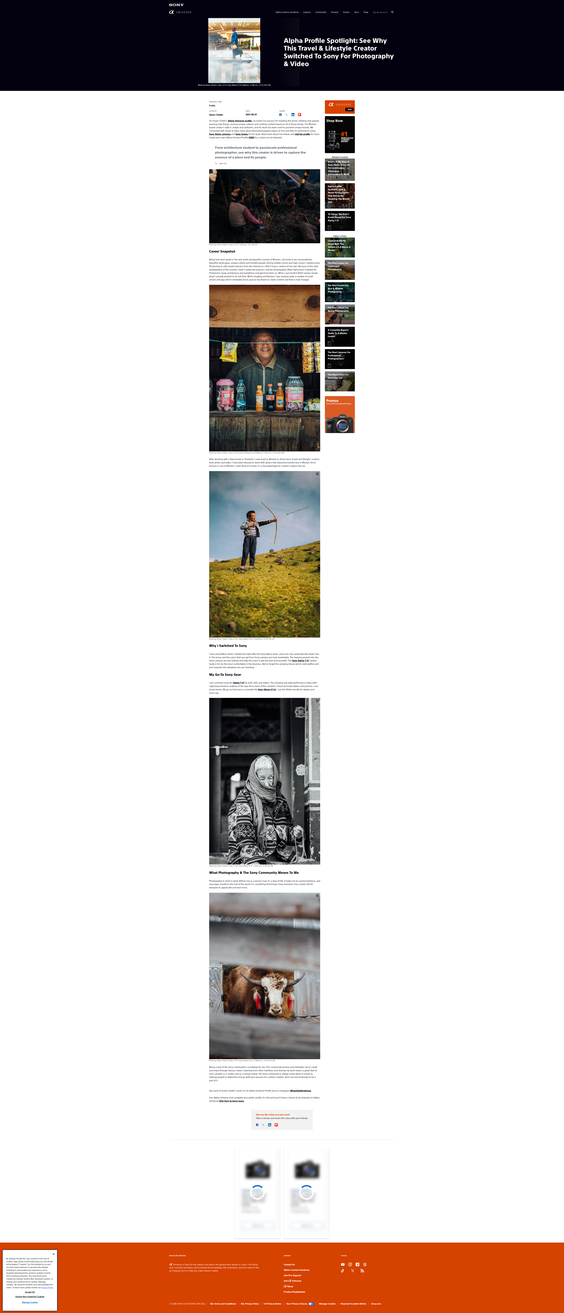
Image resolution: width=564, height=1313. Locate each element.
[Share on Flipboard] (299, 114)
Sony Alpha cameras (220, 134)
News (290, 1286)
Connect (335, 12)
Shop (366, 12)
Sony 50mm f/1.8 (267, 689)
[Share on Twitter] (286, 114)
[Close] (53, 1254)
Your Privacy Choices (296, 1303)
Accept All (30, 1292)
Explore (307, 12)
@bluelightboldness (300, 1090)
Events (346, 12)
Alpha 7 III (238, 682)
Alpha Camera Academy (287, 12)
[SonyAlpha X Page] (352, 1271)
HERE (251, 137)
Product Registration (294, 1291)
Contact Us (289, 1264)
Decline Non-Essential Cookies (29, 1296)
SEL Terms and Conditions (223, 1303)
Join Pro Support (292, 1275)
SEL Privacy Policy (250, 1303)
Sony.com (376, 1303)
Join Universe (292, 1280)
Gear (356, 12)
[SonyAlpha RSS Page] (362, 1271)
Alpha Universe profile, (240, 120)
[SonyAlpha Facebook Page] (357, 1265)
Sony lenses (242, 134)
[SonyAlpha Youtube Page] (343, 1265)
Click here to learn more (231, 1100)
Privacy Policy (47, 1287)
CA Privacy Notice (272, 1303)
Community (320, 12)
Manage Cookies (327, 1303)
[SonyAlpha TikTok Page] (342, 1271)
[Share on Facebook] (280, 114)
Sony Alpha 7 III (300, 660)
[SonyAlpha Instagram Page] (350, 1265)
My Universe (380, 12)
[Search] (392, 12)
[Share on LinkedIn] (292, 114)
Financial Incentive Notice (353, 1303)
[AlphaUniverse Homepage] (180, 12)
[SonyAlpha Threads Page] (365, 1265)
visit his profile (302, 134)
